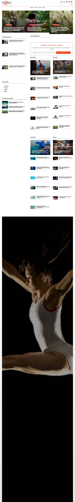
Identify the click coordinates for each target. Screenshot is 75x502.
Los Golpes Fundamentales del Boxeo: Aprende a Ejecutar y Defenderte (62, 151)
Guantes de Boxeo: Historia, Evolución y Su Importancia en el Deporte (66, 187)
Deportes (32, 7)
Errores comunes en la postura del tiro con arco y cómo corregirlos (43, 107)
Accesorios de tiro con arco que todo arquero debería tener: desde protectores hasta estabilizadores (17, 54)
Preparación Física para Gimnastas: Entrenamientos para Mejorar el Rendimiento (42, 117)
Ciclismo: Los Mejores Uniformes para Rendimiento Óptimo (65, 76)
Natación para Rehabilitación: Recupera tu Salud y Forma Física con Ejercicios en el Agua (40, 151)
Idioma (43, 7)
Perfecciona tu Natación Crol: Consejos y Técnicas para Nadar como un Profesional (43, 197)
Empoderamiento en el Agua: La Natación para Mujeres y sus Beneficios (43, 157)
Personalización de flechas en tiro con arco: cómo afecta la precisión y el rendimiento (14, 29)
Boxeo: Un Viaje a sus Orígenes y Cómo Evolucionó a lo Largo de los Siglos (65, 177)
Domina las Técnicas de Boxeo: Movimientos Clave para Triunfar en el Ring (65, 158)
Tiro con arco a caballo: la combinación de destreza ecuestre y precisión (43, 97)
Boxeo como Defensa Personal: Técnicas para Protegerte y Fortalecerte (64, 168)
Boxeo (40, 7)
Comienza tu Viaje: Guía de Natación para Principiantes (42, 177)
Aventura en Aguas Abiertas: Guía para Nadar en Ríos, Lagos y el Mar (43, 186)
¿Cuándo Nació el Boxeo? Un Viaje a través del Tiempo (65, 197)
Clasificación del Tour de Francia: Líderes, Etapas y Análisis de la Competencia (64, 126)
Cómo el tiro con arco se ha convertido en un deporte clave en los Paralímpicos (17, 66)
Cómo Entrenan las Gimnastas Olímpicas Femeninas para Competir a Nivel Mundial (43, 127)
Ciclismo (36, 7)
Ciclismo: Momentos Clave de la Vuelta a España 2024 (62, 71)
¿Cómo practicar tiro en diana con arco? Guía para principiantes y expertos (17, 41)
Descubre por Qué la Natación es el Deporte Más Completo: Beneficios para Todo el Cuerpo (43, 168)
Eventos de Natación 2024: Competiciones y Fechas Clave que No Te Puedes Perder (43, 207)
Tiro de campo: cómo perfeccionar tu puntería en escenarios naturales (36, 29)
